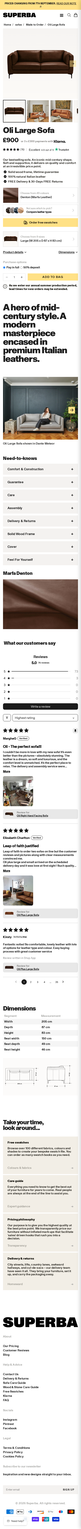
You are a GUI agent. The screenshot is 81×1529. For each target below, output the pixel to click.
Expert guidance (19, 1206)
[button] (11, 149)
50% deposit (31, 267)
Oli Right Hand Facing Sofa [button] (32, 815)
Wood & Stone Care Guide (21, 1387)
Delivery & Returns (16, 1378)
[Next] (71, 410)
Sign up (68, 1489)
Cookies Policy (13, 1456)
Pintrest (8, 1424)
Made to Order (35, 24)
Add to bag (52, 277)
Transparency (17, 1245)
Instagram (10, 1419)
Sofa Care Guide (14, 1383)
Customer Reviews (16, 1350)
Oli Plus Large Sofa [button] (28, 915)
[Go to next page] (64, 982)
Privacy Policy (13, 1452)
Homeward (15, 1284)
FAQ (6, 1400)
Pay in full (12, 267)
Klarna (7, 1396)
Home (7, 24)
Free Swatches (13, 1391)
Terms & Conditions (16, 1448)
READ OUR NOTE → (58, 5)
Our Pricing (11, 1346)
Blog (6, 1354)
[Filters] (7, 717)
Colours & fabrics (19, 1168)
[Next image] (73, 63)
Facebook (10, 1428)
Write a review (40, 706)
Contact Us (10, 1374)
